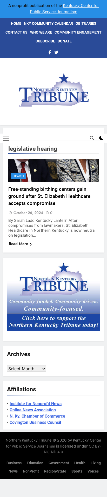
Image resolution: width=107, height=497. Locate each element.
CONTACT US (16, 32)
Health (18, 176)
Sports (76, 471)
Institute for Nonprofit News (36, 403)
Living (96, 463)
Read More (18, 244)
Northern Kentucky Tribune (28, 440)
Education (35, 463)
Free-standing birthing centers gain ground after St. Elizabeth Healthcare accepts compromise (49, 196)
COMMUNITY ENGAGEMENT (78, 32)
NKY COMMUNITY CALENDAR (48, 23)
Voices (93, 471)
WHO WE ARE (41, 32)
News (13, 471)
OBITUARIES (86, 23)
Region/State (55, 471)
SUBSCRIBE (45, 41)
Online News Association (33, 409)
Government (59, 463)
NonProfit (31, 471)
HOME (16, 23)
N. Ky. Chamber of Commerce (37, 416)
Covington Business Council (35, 422)
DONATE (65, 41)
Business (14, 463)
